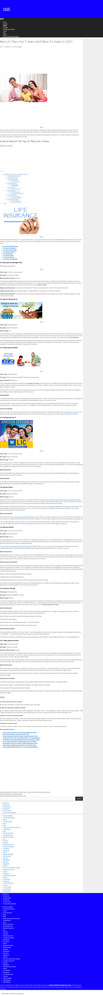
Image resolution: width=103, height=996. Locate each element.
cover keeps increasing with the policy (25, 517)
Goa (4, 839)
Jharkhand (6, 848)
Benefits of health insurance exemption (11, 794)
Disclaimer (6, 808)
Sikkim (5, 877)
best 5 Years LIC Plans (16, 792)
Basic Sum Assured (15, 191)
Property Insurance (8, 869)
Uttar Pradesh (7, 887)
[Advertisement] (41, 58)
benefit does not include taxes (29, 637)
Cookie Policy (7, 807)
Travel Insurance (8, 883)
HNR (6, 9)
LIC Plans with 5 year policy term (41, 792)
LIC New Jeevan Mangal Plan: (14, 175)
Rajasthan (6, 873)
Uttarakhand (7, 889)
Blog (4, 825)
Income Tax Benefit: (15, 181)
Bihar (4, 823)
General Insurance (8, 837)
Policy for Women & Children (11, 36)
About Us (6, 803)
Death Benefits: (14, 186)
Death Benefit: (14, 180)
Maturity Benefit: (14, 184)
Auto (4, 33)
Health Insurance (5, 792)
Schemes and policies (9, 29)
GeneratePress (19, 993)
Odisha (5, 866)
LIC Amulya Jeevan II (12, 183)
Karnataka (6, 850)
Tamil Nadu (6, 879)
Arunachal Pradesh (8, 817)
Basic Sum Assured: (15, 189)
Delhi (4, 831)
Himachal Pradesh (8, 846)
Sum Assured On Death (16, 197)
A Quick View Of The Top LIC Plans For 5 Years (15, 174)
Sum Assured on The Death (17, 193)
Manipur (5, 858)
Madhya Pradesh (8, 854)
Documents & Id (8, 835)
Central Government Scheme (11, 827)
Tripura (5, 885)
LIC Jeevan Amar (11, 187)
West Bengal (6, 891)
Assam (5, 819)
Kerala (5, 852)
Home (4, 22)
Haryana (5, 843)
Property (5, 27)
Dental (5, 34)
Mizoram (5, 862)
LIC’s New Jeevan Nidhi (13, 179)
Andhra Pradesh (8, 816)
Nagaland (6, 864)
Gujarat (5, 841)
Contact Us (6, 805)
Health (5, 25)
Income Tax (49, 414)
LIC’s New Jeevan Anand (13, 199)
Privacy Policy (7, 810)
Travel (5, 31)
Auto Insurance (7, 821)
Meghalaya (6, 860)
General (5, 24)
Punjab (5, 871)
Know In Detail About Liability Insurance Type (13, 796)
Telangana (6, 881)
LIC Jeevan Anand (12, 190)
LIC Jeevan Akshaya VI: (13, 177)
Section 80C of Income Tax (71, 412)
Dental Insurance (8, 833)
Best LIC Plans (27, 792)
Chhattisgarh (7, 829)
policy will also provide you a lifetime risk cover (16, 546)
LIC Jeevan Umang (8, 257)
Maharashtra (7, 856)
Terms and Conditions (9, 812)
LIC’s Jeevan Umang (12, 195)
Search (79, 799)
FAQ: (5, 203)
